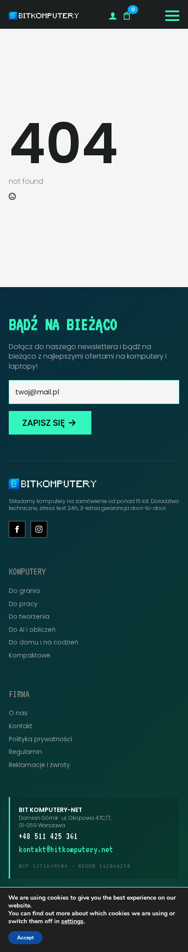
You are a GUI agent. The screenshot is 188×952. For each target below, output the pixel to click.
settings (72, 921)
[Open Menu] (172, 16)
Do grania (24, 591)
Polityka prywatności (40, 739)
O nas (18, 713)
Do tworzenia (29, 617)
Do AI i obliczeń (32, 630)
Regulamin (25, 752)
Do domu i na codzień (43, 642)
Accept (25, 937)
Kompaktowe (29, 655)
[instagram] (39, 529)
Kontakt (20, 726)
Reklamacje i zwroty (39, 765)
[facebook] (17, 529)
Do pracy (23, 604)
